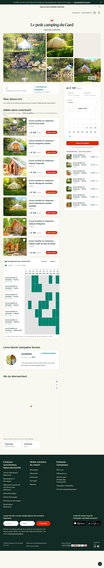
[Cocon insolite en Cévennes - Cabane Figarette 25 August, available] (40, 313)
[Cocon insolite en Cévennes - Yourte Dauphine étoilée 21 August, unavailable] (26, 288)
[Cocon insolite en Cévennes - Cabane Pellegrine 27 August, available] (47, 322)
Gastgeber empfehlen (64, 486)
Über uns (59, 470)
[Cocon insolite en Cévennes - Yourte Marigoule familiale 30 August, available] (57, 296)
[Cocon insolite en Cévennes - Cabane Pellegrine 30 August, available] (57, 322)
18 (74, 128)
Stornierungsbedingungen (66, 489)
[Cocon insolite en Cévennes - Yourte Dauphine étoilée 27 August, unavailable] (47, 288)
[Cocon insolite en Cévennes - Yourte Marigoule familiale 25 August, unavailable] (40, 296)
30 (95, 132)
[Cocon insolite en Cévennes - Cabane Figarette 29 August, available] (54, 313)
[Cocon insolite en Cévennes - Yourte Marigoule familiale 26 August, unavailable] (43, 296)
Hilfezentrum (61, 473)
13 (82, 123)
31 (70, 136)
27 (82, 132)
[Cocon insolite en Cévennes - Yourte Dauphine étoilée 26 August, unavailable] (43, 288)
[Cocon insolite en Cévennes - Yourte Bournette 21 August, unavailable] (26, 279)
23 (95, 128)
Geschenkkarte (86, 12)
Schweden (34, 477)
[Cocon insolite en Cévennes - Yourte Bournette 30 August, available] (57, 279)
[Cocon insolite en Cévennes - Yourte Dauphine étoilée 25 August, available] (40, 288)
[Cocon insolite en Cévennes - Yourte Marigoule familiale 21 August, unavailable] (26, 296)
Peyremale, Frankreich (52, 29)
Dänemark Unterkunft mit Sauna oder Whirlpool (11, 487)
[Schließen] (100, 2)
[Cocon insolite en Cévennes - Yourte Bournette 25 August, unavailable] (40, 279)
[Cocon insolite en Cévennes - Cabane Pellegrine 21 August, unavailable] (26, 322)
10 (70, 123)
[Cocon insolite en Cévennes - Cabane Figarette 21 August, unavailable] (26, 313)
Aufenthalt (76, 12)
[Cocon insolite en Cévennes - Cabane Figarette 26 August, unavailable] (43, 313)
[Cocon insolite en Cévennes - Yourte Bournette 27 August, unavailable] (47, 279)
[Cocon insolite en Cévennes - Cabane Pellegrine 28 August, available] (50, 322)
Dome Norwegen (9, 493)
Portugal (33, 481)
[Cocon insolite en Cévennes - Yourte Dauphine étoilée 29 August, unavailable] (54, 288)
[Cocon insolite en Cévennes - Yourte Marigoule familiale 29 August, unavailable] (54, 296)
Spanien (33, 484)
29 (91, 132)
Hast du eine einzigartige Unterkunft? (61, 479)
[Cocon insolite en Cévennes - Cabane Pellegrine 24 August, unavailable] (36, 322)
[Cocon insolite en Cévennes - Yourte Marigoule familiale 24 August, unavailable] (36, 296)
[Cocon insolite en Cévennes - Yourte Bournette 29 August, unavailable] (54, 279)
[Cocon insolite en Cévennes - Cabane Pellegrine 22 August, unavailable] (30, 322)
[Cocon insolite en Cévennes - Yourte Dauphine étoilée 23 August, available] (33, 288)
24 (70, 132)
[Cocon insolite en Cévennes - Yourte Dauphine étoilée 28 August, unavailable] (50, 288)
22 (91, 128)
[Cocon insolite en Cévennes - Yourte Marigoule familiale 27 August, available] (47, 296)
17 (70, 128)
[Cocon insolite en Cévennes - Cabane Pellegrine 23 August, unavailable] (33, 322)
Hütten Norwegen (10, 497)
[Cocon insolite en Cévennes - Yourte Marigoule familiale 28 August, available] (50, 296)
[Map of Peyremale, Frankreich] (87, 45)
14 (87, 123)
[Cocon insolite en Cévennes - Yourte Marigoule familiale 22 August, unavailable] (30, 296)
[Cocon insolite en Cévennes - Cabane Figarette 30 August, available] (57, 313)
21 (87, 128)
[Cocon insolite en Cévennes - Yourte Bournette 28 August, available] (50, 279)
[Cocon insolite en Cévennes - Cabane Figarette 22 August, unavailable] (30, 313)
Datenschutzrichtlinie (15, 533)
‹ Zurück (44, 261)
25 (74, 132)
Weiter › (53, 261)
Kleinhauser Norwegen (12, 501)
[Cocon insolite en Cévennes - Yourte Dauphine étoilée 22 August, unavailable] (30, 288)
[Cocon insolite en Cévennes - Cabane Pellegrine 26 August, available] (43, 322)
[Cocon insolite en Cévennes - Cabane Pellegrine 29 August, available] (54, 322)
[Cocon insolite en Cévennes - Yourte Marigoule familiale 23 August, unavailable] (33, 296)
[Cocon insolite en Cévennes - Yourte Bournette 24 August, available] (36, 279)
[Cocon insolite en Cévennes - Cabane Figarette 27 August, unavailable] (47, 313)
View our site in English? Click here (52, 7)
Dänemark (34, 473)
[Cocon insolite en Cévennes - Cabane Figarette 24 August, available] (36, 313)
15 (91, 123)
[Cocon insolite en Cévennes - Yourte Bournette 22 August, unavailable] (30, 279)
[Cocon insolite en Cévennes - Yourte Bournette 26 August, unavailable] (43, 279)
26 (78, 132)
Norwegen (34, 470)
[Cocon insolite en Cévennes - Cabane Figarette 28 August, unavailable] (50, 313)
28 (87, 132)
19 (78, 128)
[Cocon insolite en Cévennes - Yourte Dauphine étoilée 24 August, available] (36, 288)
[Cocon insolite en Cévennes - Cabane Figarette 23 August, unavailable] (33, 313)
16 (95, 123)
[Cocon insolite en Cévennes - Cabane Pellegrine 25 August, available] (40, 322)
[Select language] (94, 12)
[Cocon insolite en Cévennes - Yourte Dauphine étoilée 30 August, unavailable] (57, 288)
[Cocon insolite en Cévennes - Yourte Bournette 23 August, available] (33, 279)
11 (74, 123)
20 (82, 128)
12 (78, 123)
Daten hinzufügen (82, 143)
